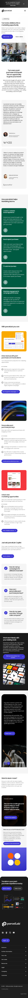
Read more (8, 733)
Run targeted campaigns (9, 392)
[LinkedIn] (2, 933)
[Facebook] (6, 933)
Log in (4, 940)
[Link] (11, 924)
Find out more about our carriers (13, 656)
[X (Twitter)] (10, 933)
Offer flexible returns (8, 530)
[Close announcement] (24, 4)
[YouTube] (13, 933)
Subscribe (13, 5)
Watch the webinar (10, 817)
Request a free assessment (11, 843)
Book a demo (19, 36)
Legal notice (24, 994)
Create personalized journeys (11, 461)
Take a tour (6, 36)
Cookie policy (4, 989)
